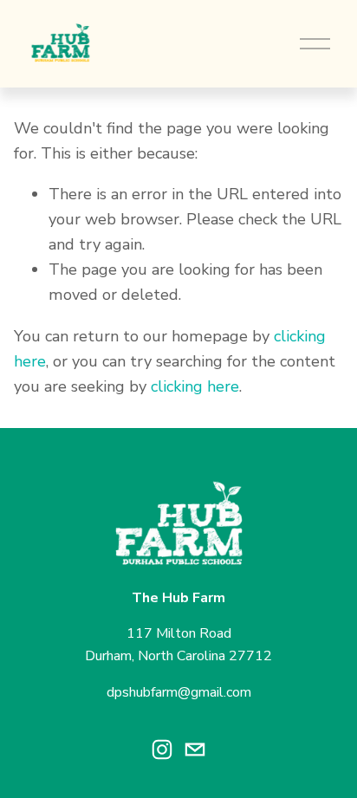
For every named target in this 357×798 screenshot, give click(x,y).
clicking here (195, 386)
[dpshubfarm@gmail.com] (195, 749)
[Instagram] (162, 749)
